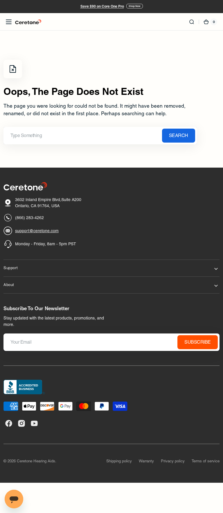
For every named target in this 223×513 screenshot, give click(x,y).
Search (178, 135)
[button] (8, 21)
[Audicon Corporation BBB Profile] (24, 387)
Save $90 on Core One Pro (102, 6)
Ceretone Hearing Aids (36, 461)
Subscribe (197, 342)
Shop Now (135, 6)
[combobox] (100, 135)
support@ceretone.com (37, 230)
